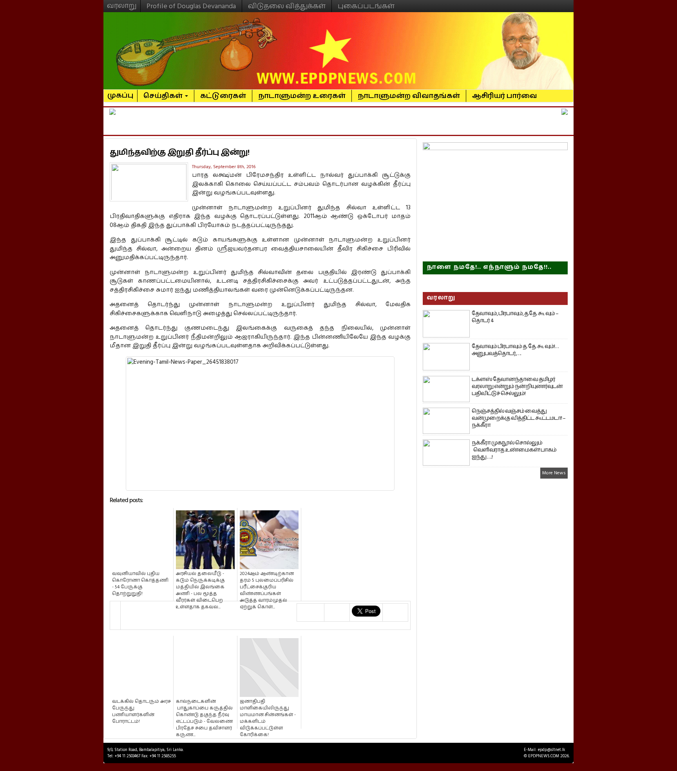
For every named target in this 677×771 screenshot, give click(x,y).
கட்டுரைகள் (223, 96)
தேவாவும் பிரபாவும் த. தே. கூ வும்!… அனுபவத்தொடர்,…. (515, 350)
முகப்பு (120, 92)
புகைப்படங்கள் (366, 6)
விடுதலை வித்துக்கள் (287, 6)
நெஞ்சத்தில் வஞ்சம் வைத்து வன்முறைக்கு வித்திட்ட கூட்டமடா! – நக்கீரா (518, 418)
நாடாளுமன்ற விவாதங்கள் (409, 96)
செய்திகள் (163, 96)
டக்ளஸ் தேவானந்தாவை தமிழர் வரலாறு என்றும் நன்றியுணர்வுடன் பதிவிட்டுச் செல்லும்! (517, 386)
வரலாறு (122, 2)
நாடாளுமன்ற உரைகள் (302, 96)
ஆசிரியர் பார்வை (504, 96)
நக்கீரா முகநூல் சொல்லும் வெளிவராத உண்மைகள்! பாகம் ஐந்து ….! (514, 450)
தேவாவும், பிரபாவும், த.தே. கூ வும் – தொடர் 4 (515, 317)
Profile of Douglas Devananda (191, 6)
